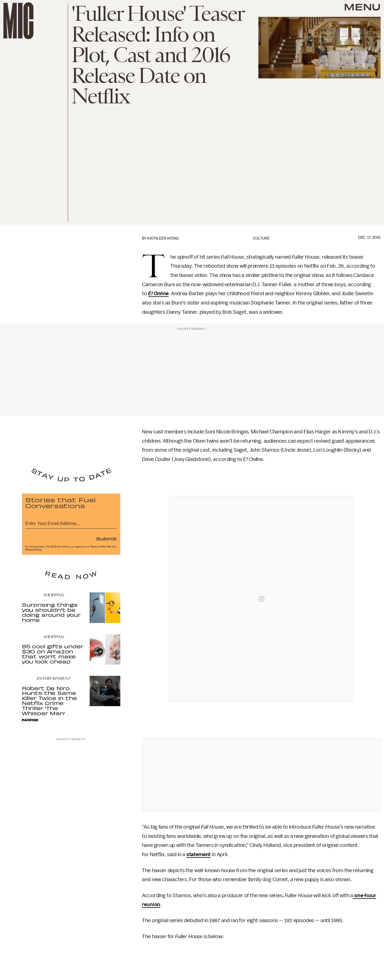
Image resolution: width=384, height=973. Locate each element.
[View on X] (261, 774)
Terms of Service (100, 546)
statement (198, 854)
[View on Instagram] (261, 599)
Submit (106, 538)
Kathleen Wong (163, 238)
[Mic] (18, 20)
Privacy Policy (33, 549)
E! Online (158, 293)
